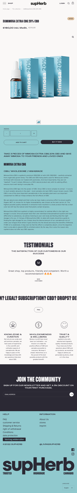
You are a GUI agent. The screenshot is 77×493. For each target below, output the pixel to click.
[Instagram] (72, 454)
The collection (16, 9)
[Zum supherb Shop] (38, 474)
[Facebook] (72, 449)
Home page (6, 9)
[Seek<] (69, 3)
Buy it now (57, 142)
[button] (34, 133)
